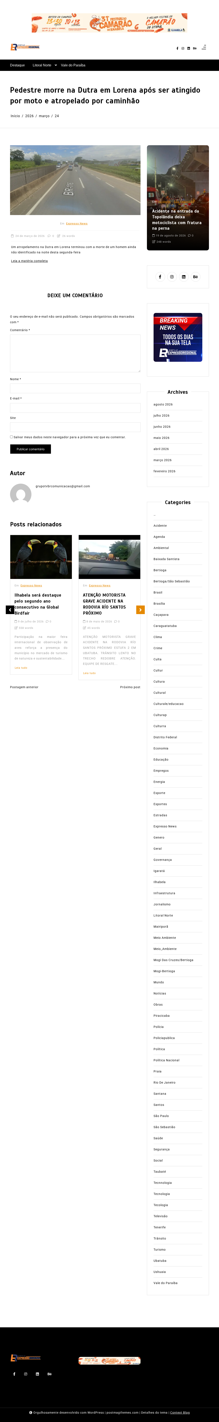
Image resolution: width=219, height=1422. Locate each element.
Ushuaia (160, 1272)
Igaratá (159, 871)
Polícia (159, 1027)
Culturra (160, 726)
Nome (15, 379)
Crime (158, 648)
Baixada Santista (167, 559)
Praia (158, 1071)
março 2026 (163, 460)
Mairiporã (161, 926)
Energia (159, 782)
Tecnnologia (163, 1182)
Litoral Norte (42, 65)
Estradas (160, 815)
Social (158, 1160)
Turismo (160, 1249)
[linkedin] (188, 48)
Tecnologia (162, 1194)
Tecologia (161, 1205)
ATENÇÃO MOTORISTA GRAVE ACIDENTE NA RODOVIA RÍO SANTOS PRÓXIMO (104, 604)
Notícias (160, 993)
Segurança (162, 1149)
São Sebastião (184, 201)
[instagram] (183, 48)
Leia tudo (21, 667)
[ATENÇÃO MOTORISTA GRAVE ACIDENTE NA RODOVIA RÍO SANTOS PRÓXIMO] (109, 557)
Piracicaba (162, 1015)
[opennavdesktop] (204, 48)
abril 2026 (161, 449)
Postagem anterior (24, 687)
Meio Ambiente (165, 937)
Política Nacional (166, 1060)
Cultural (160, 692)
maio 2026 (162, 438)
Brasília (159, 603)
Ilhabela (160, 882)
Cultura (159, 681)
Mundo (159, 982)
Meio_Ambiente (165, 949)
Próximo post (130, 687)
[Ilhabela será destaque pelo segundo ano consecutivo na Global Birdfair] (41, 557)
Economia (161, 748)
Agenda (159, 536)
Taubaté (160, 1171)
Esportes (160, 804)
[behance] (195, 48)
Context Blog (180, 1412)
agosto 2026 (163, 404)
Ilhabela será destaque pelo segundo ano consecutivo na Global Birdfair (38, 604)
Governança (163, 859)
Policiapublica (164, 1038)
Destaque (17, 65)
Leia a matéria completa (29, 261)
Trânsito (160, 1238)
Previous (10, 610)
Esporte (159, 793)
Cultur (158, 670)
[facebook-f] (177, 48)
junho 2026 (162, 426)
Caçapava (161, 614)
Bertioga (160, 570)
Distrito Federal (165, 737)
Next (140, 610)
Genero (159, 837)
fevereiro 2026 (165, 471)
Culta (158, 659)
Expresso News (77, 223)
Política (159, 1049)
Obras (158, 1004)
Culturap (160, 715)
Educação (161, 759)
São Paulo (161, 1116)
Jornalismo (162, 904)
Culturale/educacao (169, 704)
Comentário (20, 330)
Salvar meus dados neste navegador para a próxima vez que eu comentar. (70, 437)
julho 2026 (162, 415)
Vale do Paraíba (73, 65)
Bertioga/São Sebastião (172, 581)
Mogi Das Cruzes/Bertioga (174, 960)
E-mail (16, 398)
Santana (160, 1093)
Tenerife (160, 1227)
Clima (158, 637)
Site (13, 418)
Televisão (161, 1216)
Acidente (164, 201)
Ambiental (161, 548)
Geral (158, 848)
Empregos (161, 770)
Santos (159, 1104)
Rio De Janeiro (165, 1082)
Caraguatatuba (165, 626)
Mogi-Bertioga (164, 971)
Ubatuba (160, 1260)
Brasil (158, 592)
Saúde (158, 1138)
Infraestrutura (164, 893)
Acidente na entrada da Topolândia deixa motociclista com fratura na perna (177, 220)
